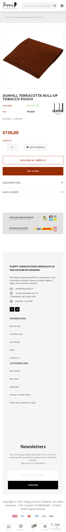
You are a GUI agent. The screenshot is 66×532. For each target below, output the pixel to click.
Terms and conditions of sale (22, 402)
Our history (15, 342)
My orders (14, 378)
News (12, 350)
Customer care (16, 334)
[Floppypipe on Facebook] (12, 309)
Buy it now (33, 171)
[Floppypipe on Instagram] (17, 309)
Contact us (14, 357)
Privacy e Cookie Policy (20, 394)
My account (15, 371)
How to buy (15, 326)
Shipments (14, 386)
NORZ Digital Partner (33, 509)
